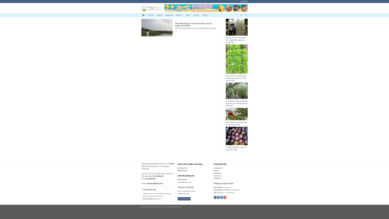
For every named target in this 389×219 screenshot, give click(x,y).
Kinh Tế (159, 15)
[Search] (246, 15)
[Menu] (241, 15)
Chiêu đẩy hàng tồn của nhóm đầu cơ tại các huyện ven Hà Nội (193, 24)
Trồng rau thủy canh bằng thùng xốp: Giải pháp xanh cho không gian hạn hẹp (236, 78)
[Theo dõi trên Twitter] (244, 1)
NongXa (179, 207)
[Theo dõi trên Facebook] (241, 1)
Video (188, 15)
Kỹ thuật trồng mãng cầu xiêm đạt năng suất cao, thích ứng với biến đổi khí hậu (236, 103)
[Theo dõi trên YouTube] (224, 197)
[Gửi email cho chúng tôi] (246, 1)
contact (149, 199)
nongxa (157, 207)
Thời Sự (151, 15)
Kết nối (196, 15)
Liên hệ (204, 15)
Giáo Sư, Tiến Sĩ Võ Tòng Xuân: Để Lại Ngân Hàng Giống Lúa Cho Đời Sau (236, 40)
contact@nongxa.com (185, 182)
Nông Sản (169, 15)
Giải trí (178, 15)
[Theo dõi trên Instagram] (242, 1)
